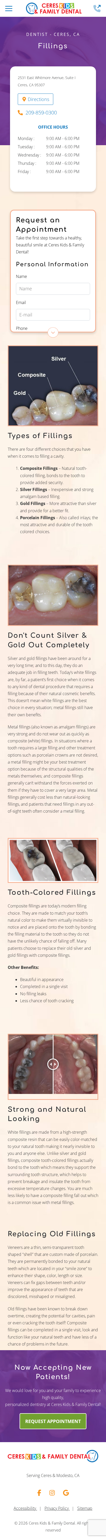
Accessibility (25, 1508)
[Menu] (8, 8)
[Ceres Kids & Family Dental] (54, 8)
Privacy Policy (57, 1508)
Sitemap (84, 1508)
